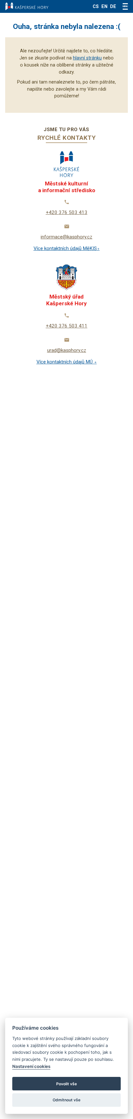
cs (96, 6)
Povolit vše (66, 1083)
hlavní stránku (87, 57)
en (104, 6)
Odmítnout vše (66, 1099)
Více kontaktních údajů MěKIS (65, 248)
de (113, 6)
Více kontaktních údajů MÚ (65, 362)
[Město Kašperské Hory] (26, 6)
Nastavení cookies (31, 1066)
